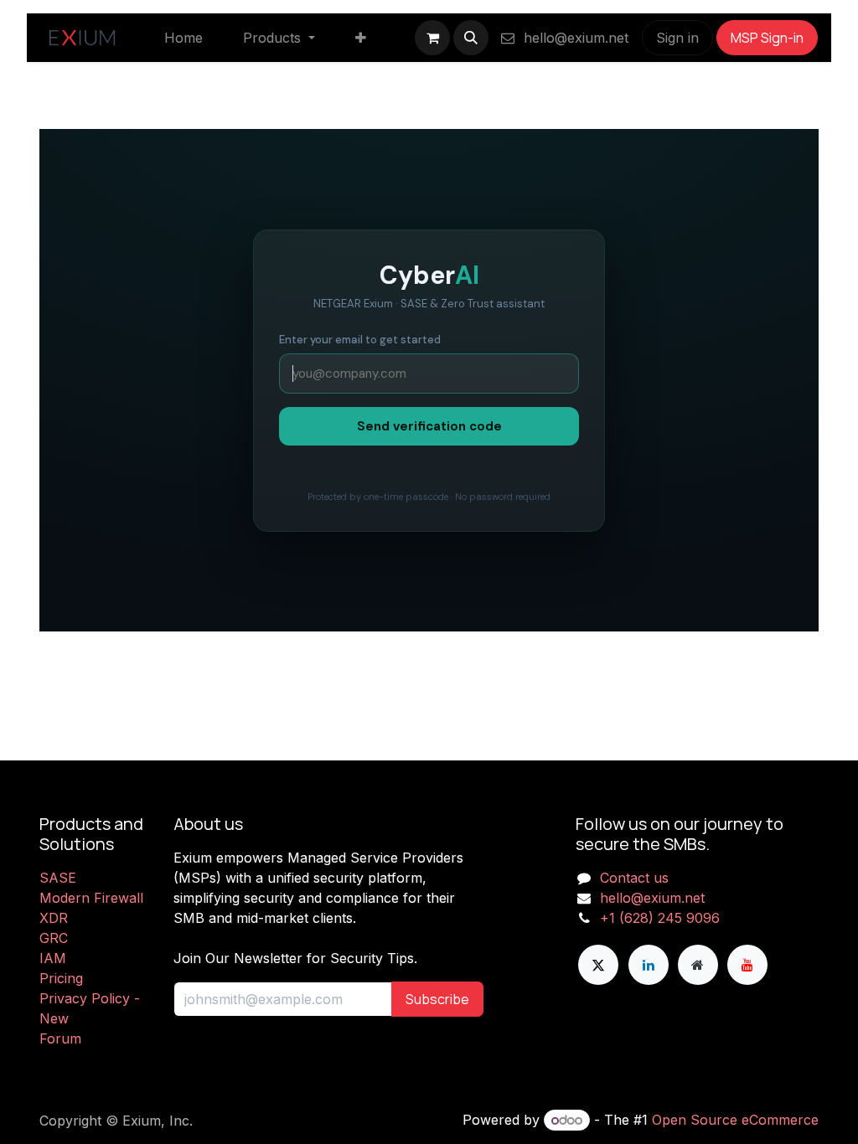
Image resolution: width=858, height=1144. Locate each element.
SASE (57, 877)
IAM (52, 958)
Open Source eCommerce (735, 1119)
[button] (470, 37)
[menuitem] (183, 37)
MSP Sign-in (767, 37)
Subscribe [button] (437, 999)
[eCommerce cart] (432, 37)
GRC (53, 938)
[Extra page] (698, 965)
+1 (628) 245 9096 (660, 918)
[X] (598, 965)
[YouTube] (747, 965)
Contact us (634, 877)
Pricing (61, 978)
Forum (60, 1038)
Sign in (677, 37)
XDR (53, 918)
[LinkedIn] (648, 965)
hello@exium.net (573, 37)
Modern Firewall (91, 897)
